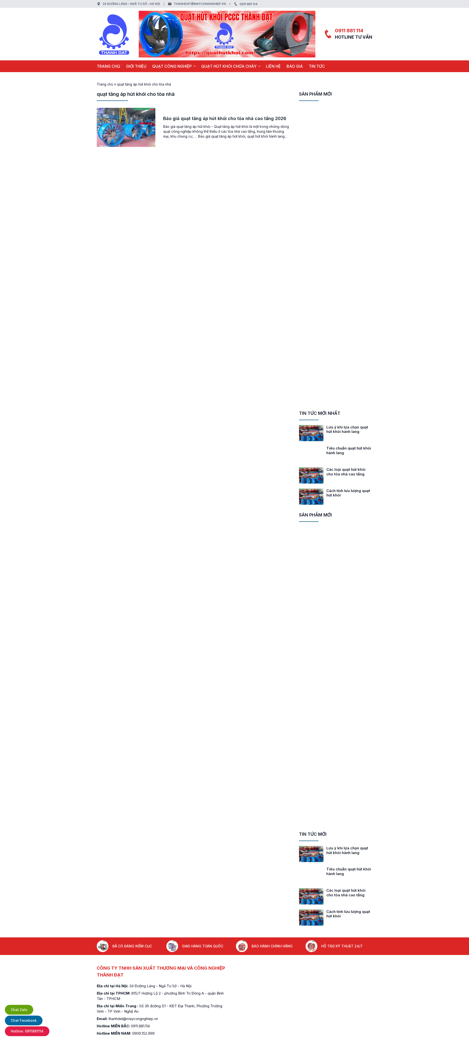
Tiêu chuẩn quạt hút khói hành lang (348, 450)
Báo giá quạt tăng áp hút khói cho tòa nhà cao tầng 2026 (224, 118)
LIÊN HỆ (273, 66)
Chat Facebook (24, 1020)
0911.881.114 (140, 1026)
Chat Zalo (19, 1010)
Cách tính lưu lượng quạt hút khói (348, 493)
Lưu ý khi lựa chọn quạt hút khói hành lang (347, 429)
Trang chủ (108, 66)
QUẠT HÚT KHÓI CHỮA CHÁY (228, 66)
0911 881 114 (248, 4)
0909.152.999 (143, 1033)
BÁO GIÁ (295, 66)
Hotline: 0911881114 (27, 1031)
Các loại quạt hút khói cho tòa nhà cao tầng (345, 471)
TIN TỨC (317, 66)
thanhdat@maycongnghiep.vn (200, 4)
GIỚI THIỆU (136, 66)
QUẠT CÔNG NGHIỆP (172, 66)
